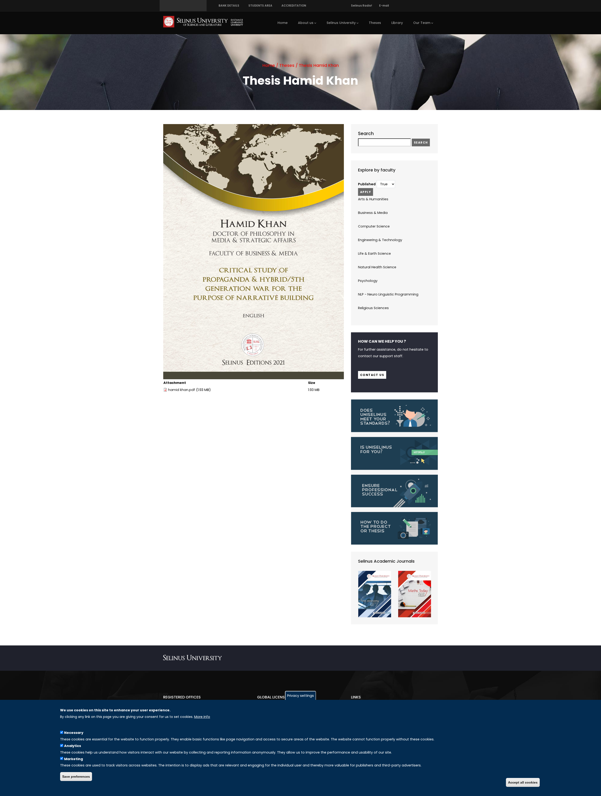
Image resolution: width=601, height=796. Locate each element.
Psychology (368, 280)
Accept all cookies (523, 782)
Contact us (372, 375)
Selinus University (341, 22)
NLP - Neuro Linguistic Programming (388, 294)
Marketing (73, 758)
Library (397, 22)
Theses (375, 22)
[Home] (203, 21)
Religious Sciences (373, 308)
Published (367, 184)
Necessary (73, 732)
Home (282, 22)
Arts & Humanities (373, 199)
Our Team (421, 22)
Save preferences (76, 776)
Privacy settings (300, 695)
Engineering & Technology (380, 240)
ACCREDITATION (293, 6)
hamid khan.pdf (181, 389)
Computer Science (374, 226)
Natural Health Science (377, 267)
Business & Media (373, 212)
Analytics (72, 745)
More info (202, 716)
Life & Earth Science (374, 253)
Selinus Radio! (361, 6)
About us (305, 22)
